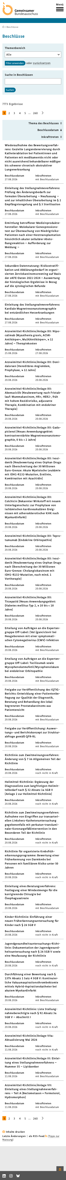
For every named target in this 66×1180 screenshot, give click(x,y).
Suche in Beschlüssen (19, 74)
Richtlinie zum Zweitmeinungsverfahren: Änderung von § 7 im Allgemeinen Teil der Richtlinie (33, 759)
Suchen (10, 89)
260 (35, 113)
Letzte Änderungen (14, 1136)
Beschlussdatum (48, 130)
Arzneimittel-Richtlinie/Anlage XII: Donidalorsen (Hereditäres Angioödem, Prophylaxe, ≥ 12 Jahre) (32, 366)
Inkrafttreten (50, 136)
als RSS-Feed (37, 1136)
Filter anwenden (15, 63)
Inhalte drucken (15, 1131)
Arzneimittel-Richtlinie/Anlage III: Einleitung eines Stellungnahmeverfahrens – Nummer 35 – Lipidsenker (32, 1062)
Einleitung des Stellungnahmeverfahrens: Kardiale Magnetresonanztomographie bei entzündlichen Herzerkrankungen (32, 308)
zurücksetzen (42, 63)
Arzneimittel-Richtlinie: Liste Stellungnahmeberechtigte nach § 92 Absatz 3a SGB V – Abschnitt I (31, 1013)
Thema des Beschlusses (44, 123)
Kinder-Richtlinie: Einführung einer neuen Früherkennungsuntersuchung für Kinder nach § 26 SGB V (32, 920)
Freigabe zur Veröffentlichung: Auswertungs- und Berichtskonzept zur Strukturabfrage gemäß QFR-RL (32, 732)
